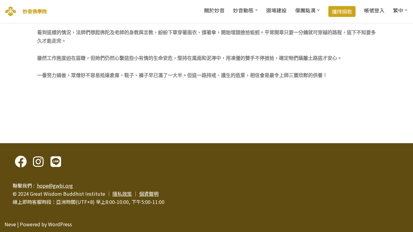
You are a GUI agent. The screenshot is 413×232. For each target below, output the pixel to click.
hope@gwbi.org (55, 185)
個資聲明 (148, 193)
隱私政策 (122, 193)
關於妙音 (214, 10)
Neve (10, 224)
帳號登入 (374, 10)
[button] (256, 10)
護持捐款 (342, 11)
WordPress (60, 224)
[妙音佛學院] (11, 11)
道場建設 (276, 10)
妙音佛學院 (35, 11)
